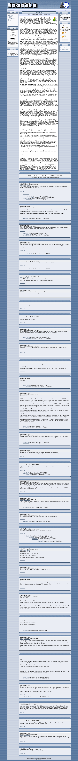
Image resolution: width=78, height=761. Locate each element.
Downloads (10, 16)
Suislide (48, 14)
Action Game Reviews (64, 14)
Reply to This (22, 191)
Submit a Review (11, 21)
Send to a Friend (65, 49)
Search (9, 20)
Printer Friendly (64, 47)
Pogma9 (22, 291)
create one (13, 41)
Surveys (9, 22)
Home (9, 14)
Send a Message (27, 185)
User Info (21, 185)
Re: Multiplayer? (25, 630)
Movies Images (36, 758)
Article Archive (10, 15)
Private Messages (11, 18)
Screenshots (10, 19)
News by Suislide (63, 15)
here (14, 55)
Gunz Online (65, 19)
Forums (9, 17)
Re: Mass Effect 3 (26, 194)
